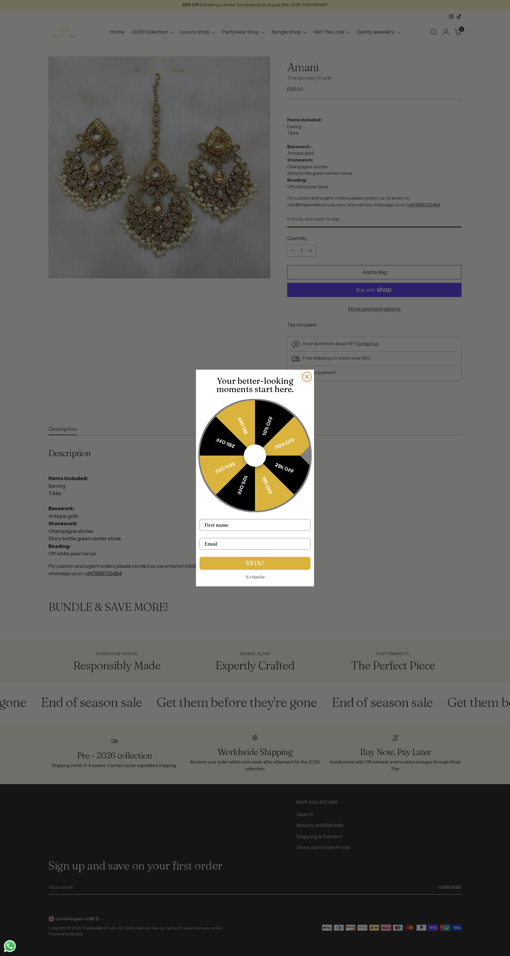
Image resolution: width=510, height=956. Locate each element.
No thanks (255, 577)
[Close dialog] (307, 376)
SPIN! (255, 563)
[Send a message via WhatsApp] (10, 946)
